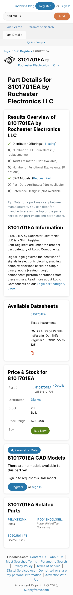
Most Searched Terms (21, 561)
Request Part (42, 178)
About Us (56, 557)
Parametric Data (26, 450)
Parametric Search (54, 561)
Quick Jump (35, 42)
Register (45, 6)
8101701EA (38, 314)
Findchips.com (6, 6)
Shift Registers (23, 51)
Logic (7, 51)
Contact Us (38, 557)
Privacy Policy (23, 566)
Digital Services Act (21, 570)
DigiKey (36, 399)
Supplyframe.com (36, 590)
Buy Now (40, 431)
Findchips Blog (24, 6)
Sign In (65, 6)
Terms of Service (48, 566)
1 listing (50, 144)
